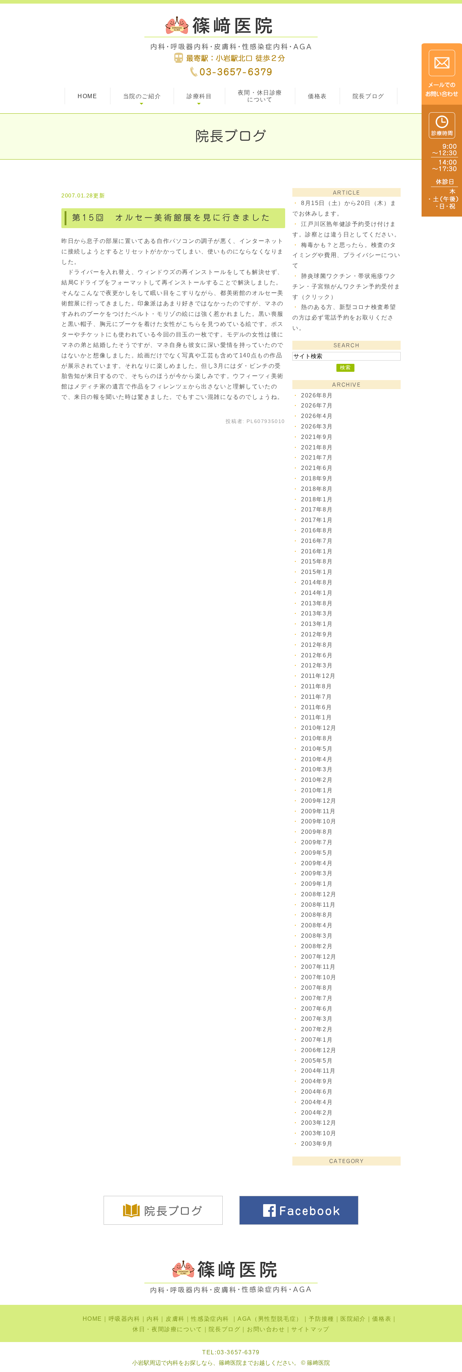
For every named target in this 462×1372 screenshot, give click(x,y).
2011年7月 (316, 697)
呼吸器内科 (124, 1319)
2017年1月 (317, 520)
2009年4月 (317, 863)
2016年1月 (317, 551)
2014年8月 (317, 582)
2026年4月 (317, 416)
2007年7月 (317, 998)
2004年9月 (317, 1081)
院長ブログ (368, 96)
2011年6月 (316, 707)
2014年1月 (317, 593)
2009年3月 (317, 873)
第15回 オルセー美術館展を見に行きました (171, 218)
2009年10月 (319, 821)
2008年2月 (317, 946)
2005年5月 (317, 1061)
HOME (87, 96)
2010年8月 (317, 738)
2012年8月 (317, 645)
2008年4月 (317, 925)
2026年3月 (317, 426)
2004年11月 (318, 1071)
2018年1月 (317, 499)
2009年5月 (317, 853)
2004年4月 (317, 1102)
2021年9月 (317, 437)
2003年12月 (319, 1123)
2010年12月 (319, 728)
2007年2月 (317, 1029)
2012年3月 (317, 665)
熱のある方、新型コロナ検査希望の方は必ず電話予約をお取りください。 (344, 317)
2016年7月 (317, 541)
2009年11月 (318, 811)
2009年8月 (317, 832)
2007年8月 (317, 988)
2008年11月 (318, 905)
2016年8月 (317, 530)
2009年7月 (317, 842)
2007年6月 (317, 1009)
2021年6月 (317, 468)
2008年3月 (317, 936)
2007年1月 (317, 1040)
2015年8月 (317, 561)
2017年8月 (317, 509)
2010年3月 (317, 769)
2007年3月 (317, 1019)
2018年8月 (317, 489)
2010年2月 (317, 780)
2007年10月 (319, 977)
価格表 (317, 96)
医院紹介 (353, 1319)
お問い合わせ (266, 1329)
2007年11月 (318, 967)
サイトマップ (310, 1329)
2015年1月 (317, 572)
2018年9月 (317, 478)
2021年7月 (317, 457)
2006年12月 (319, 1050)
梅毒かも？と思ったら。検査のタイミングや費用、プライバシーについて (346, 255)
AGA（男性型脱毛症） (269, 1319)
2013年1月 (317, 624)
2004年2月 (317, 1113)
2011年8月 (316, 686)
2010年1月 (317, 790)
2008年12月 (319, 894)
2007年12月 (319, 957)
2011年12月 (318, 676)
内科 (153, 1319)
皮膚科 (175, 1319)
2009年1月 (317, 884)
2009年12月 (319, 801)
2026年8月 (317, 395)
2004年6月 (317, 1092)
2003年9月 (317, 1144)
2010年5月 (317, 749)
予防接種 (321, 1319)
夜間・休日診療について (260, 96)
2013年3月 (317, 613)
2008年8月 (317, 915)
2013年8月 (317, 603)
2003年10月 (319, 1133)
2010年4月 (317, 759)
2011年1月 (316, 717)
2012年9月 (317, 634)
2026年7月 (317, 405)
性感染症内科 (211, 1319)
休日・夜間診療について (167, 1329)
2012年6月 (317, 655)
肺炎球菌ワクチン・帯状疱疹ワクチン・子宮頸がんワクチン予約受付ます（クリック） (346, 286)
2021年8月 (317, 447)
